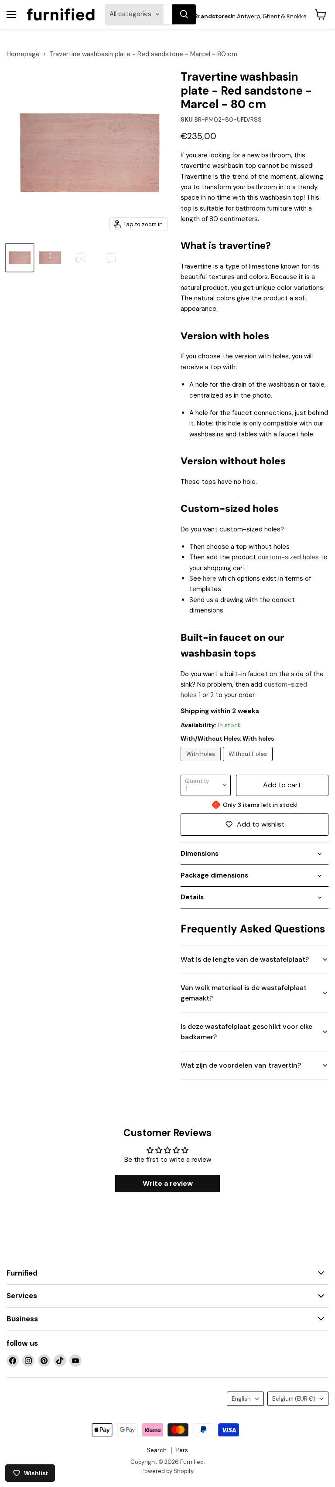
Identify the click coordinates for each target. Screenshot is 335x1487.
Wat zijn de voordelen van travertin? (241, 1065)
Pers (182, 1450)
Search (157, 1450)
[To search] (184, 14)
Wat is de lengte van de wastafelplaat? (245, 959)
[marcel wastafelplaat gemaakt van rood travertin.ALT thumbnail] (20, 258)
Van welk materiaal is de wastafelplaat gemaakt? (244, 993)
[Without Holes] (249, 763)
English (241, 1398)
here (209, 578)
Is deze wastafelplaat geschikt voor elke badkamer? (246, 1031)
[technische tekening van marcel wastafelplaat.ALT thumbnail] (81, 258)
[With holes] (202, 763)
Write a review (168, 1183)
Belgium (293, 1398)
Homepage (23, 54)
